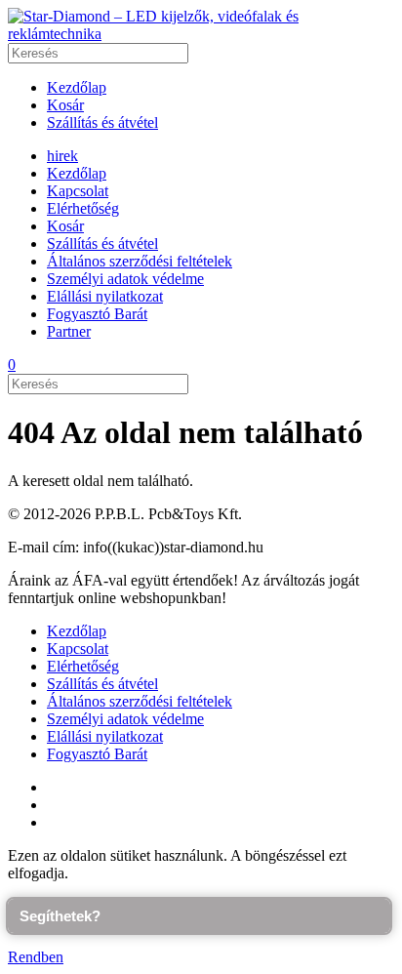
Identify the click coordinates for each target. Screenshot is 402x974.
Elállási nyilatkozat (105, 296)
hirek (62, 155)
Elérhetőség (83, 208)
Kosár (65, 105)
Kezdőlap (76, 87)
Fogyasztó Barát (97, 313)
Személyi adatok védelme (125, 278)
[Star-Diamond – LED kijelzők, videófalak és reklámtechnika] (201, 33)
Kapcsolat (77, 191)
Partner (69, 331)
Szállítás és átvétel (102, 122)
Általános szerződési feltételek (139, 261)
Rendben (35, 957)
